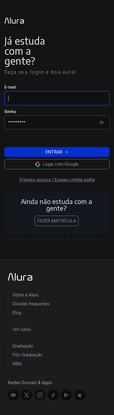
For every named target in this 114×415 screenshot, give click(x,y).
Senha (10, 111)
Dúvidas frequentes (31, 303)
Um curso (21, 329)
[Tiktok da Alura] (53, 395)
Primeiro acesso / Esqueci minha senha (57, 179)
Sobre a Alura (25, 295)
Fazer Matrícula (56, 220)
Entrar (53, 152)
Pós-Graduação (27, 355)
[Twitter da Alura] (26, 395)
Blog (16, 312)
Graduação (22, 346)
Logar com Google (61, 164)
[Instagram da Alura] (39, 395)
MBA (17, 363)
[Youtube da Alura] (13, 395)
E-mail (10, 87)
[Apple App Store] (79, 395)
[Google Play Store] (66, 395)
